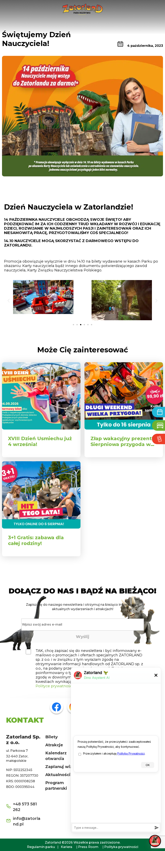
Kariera (66, 847)
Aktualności (57, 774)
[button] (8, 300)
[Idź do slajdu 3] (80, 324)
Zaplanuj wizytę (62, 766)
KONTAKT (25, 720)
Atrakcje (54, 745)
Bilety (51, 736)
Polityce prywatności (54, 686)
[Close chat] (155, 841)
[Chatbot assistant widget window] (116, 750)
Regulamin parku (41, 847)
